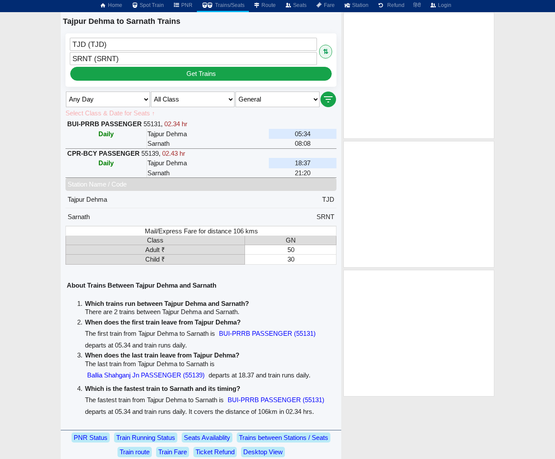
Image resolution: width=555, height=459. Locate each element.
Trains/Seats (229, 5)
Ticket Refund (215, 452)
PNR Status (91, 437)
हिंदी (417, 5)
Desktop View (263, 452)
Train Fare (172, 452)
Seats (299, 5)
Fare (329, 5)
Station (360, 5)
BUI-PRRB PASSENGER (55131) (267, 333)
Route (268, 5)
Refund (395, 5)
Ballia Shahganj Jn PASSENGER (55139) (146, 375)
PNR (186, 5)
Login (444, 5)
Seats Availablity (207, 437)
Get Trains (201, 73)
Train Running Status (145, 437)
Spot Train (151, 5)
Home (114, 5)
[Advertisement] (419, 75)
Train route (135, 452)
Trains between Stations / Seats (283, 437)
